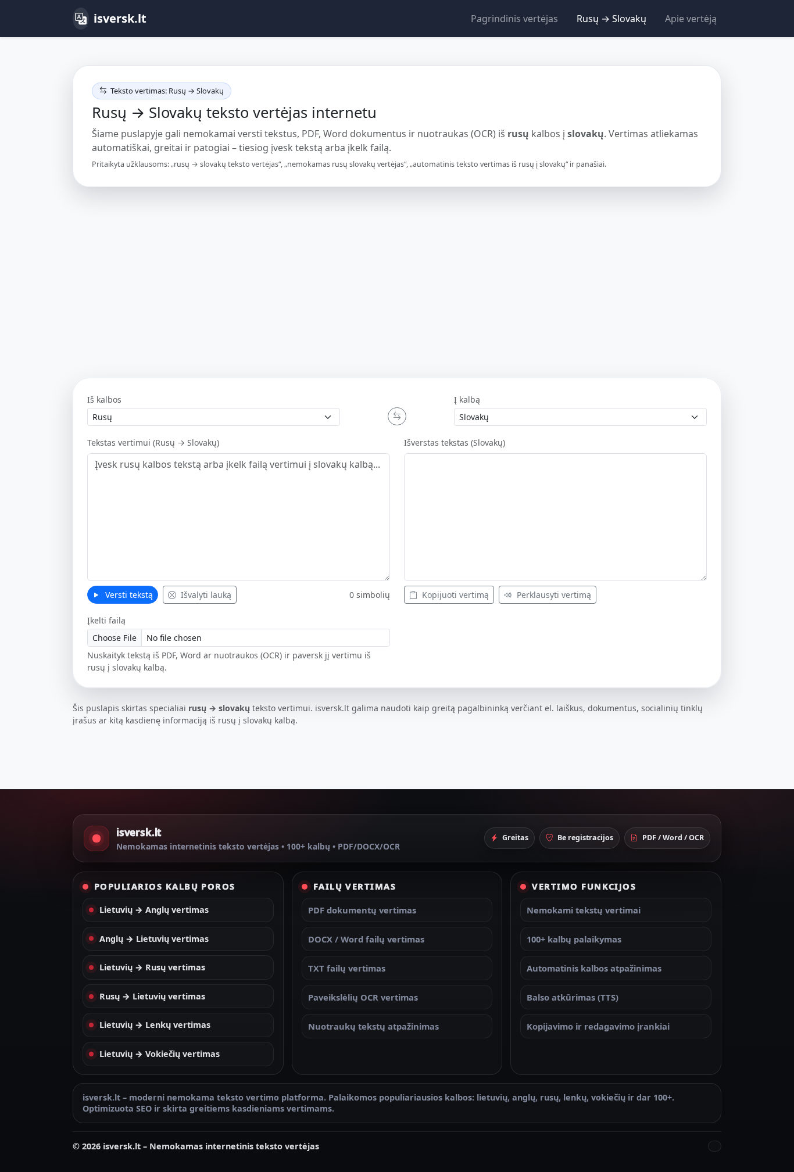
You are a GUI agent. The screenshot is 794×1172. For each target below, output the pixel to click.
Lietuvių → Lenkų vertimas (154, 1024)
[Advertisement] (397, 282)
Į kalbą (467, 399)
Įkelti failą (106, 620)
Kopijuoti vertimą (454, 594)
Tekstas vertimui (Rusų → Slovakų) (153, 442)
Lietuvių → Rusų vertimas (152, 967)
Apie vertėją (691, 18)
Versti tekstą (128, 594)
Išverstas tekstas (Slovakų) (454, 442)
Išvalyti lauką (204, 594)
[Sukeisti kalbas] (397, 416)
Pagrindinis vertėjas (514, 18)
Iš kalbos (104, 399)
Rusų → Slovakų (611, 18)
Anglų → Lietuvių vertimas (154, 938)
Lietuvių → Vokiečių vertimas (159, 1053)
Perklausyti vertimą (552, 594)
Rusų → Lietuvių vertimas (152, 996)
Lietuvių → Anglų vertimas (154, 909)
